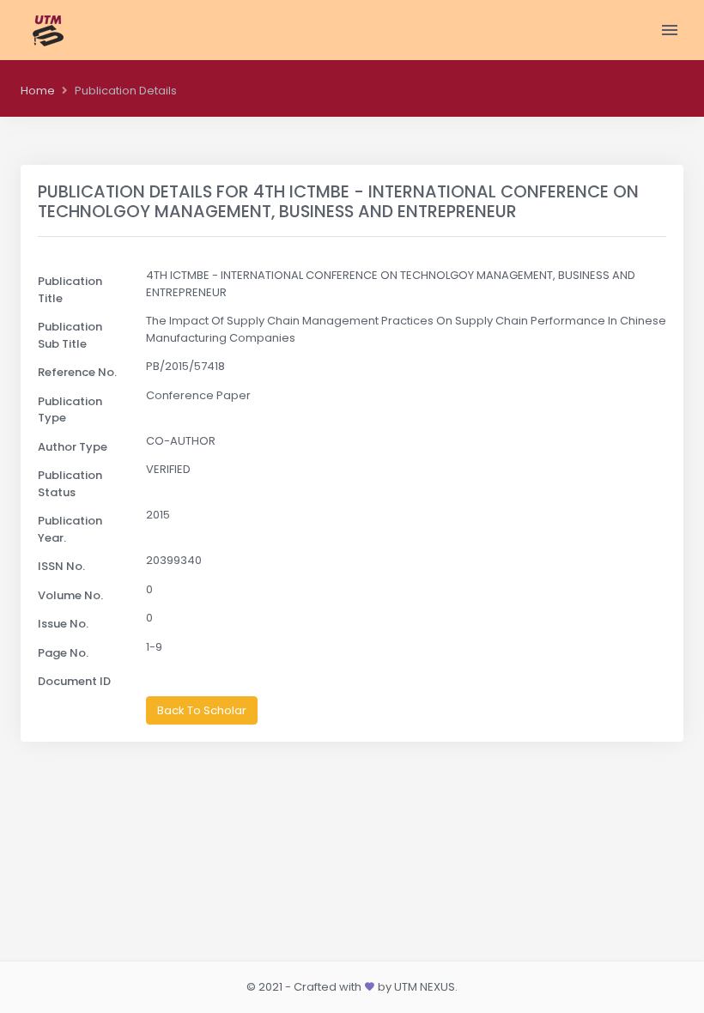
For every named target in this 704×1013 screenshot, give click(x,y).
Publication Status (70, 483)
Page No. (63, 653)
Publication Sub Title (70, 335)
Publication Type (70, 410)
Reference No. (77, 372)
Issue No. (63, 624)
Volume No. (70, 595)
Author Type (72, 447)
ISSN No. (61, 566)
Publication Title (70, 289)
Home (38, 90)
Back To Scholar (201, 710)
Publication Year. (70, 529)
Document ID (74, 681)
